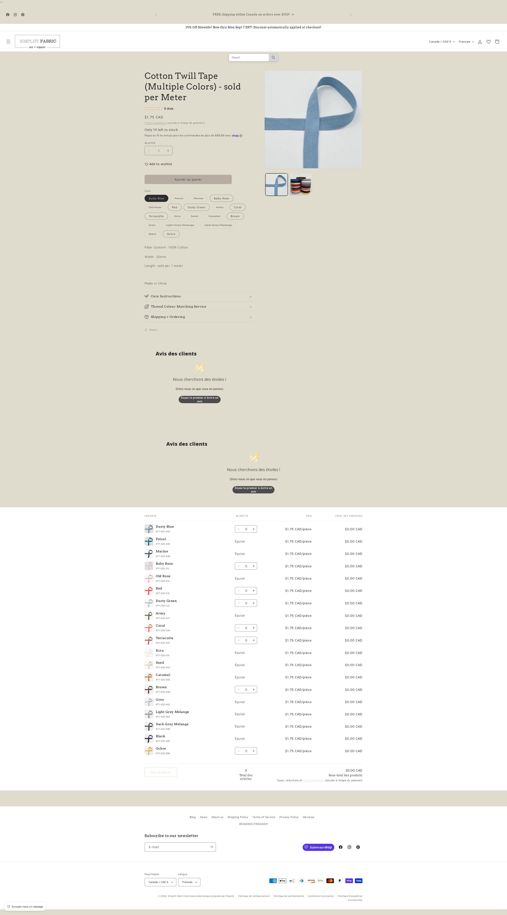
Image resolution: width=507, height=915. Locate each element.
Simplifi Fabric (176, 896)
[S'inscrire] (211, 846)
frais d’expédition (313, 780)
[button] (8, 41)
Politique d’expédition (350, 896)
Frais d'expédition (155, 122)
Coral (237, 207)
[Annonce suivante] (351, 14)
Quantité (150, 142)
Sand (196, 217)
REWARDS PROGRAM (253, 824)
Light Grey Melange (182, 226)
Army (222, 208)
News (203, 817)
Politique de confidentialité (289, 896)
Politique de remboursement (254, 896)
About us (217, 817)
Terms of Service (263, 817)
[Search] (273, 57)
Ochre (171, 234)
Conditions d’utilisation (321, 896)
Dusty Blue (156, 198)
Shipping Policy (238, 817)
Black (155, 235)
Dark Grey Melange (220, 226)
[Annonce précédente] (156, 14)
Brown (235, 216)
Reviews (308, 817)
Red (174, 207)
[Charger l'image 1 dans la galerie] (276, 184)
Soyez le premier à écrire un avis (199, 399)
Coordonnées (355, 900)
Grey (154, 226)
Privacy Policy (289, 817)
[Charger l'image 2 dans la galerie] (301, 184)
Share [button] (153, 329)
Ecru (179, 217)
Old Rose (157, 208)
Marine (201, 199)
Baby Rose (221, 198)
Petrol (181, 199)
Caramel (217, 217)
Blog (193, 817)
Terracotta (156, 216)
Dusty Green (197, 207)
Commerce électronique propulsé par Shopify (209, 896)
